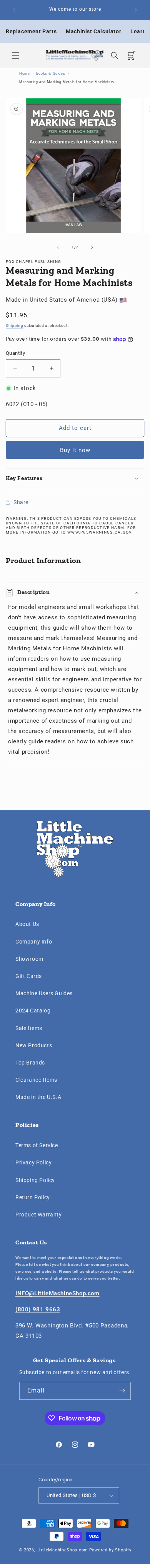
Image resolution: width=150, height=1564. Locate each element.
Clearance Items (36, 1080)
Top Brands (30, 1063)
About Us (27, 924)
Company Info (33, 942)
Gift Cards (28, 976)
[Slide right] (91, 247)
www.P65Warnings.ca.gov (99, 532)
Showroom (29, 959)
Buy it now (75, 450)
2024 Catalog (32, 1010)
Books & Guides (50, 73)
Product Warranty (38, 1214)
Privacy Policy (33, 1162)
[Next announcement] (135, 10)
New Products (33, 1045)
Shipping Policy (35, 1180)
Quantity (15, 353)
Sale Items (28, 1028)
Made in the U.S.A (38, 1097)
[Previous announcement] (14, 10)
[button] (15, 55)
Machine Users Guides (44, 993)
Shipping (14, 325)
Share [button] (20, 502)
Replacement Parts (31, 31)
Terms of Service (36, 1145)
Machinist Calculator (93, 31)
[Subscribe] (121, 1391)
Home (24, 73)
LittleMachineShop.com (62, 1550)
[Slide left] (58, 247)
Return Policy (32, 1197)
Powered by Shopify (110, 1550)
